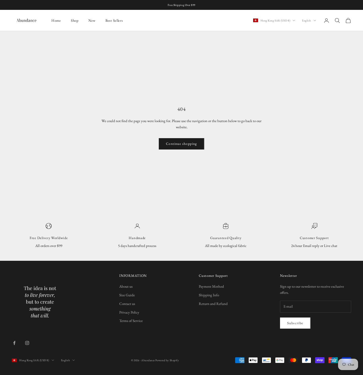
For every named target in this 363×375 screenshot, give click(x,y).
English (306, 20)
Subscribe (295, 323)
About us (126, 286)
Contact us (127, 303)
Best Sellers (114, 20)
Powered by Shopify (167, 360)
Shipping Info (209, 295)
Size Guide (127, 295)
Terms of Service (131, 320)
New (92, 20)
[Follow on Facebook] (14, 342)
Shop (75, 20)
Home (56, 20)
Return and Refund (213, 303)
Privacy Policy (129, 312)
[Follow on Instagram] (27, 342)
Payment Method (211, 286)
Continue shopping (181, 143)
